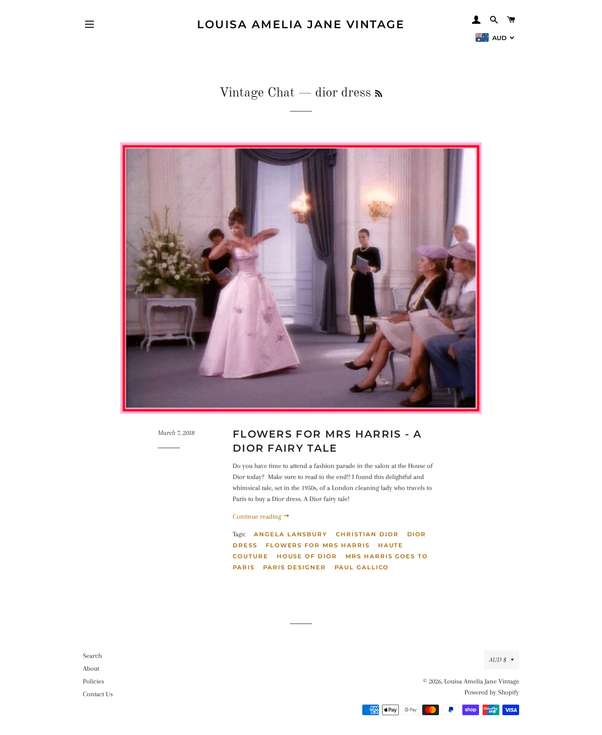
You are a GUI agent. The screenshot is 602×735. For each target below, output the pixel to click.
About (91, 668)
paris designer (294, 567)
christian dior (367, 534)
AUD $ (497, 660)
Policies (93, 681)
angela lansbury (290, 534)
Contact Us (98, 694)
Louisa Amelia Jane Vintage (301, 24)
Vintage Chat (257, 93)
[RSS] (379, 94)
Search (92, 656)
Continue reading (258, 516)
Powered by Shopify (492, 692)
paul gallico (361, 567)
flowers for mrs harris (318, 545)
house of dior (307, 556)
